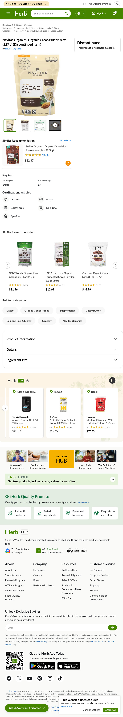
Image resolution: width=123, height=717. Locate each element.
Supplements (22, 28)
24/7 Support (97, 569)
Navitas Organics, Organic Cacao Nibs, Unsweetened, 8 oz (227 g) (46, 148)
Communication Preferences (98, 597)
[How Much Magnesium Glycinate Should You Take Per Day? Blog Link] (85, 460)
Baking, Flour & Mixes (37, 31)
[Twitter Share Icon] (19, 678)
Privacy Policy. (41, 641)
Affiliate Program (14, 585)
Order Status (97, 580)
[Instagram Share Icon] (50, 678)
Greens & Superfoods (41, 28)
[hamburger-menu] (8, 14)
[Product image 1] (10, 125)
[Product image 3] (40, 125)
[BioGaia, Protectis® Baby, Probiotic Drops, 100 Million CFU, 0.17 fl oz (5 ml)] (63, 408)
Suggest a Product (100, 574)
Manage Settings (91, 709)
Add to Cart (24, 264)
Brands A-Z (7, 25)
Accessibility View (71, 574)
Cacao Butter (56, 31)
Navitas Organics (24, 25)
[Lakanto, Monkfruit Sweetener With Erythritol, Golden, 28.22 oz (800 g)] (101, 408)
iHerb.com (13, 691)
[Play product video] (55, 125)
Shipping (94, 585)
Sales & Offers (69, 580)
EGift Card (67, 598)
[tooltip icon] (27, 380)
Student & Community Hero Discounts (71, 589)
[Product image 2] (25, 125)
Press (36, 580)
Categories (7, 28)
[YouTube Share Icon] (29, 678)
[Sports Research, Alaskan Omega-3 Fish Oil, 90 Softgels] (26, 408)
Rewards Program (15, 580)
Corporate (39, 569)
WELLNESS (61, 459)
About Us (10, 569)
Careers (37, 574)
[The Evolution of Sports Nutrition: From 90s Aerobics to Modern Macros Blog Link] (106, 460)
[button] (117, 3)
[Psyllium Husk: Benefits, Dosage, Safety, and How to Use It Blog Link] (38, 460)
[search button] (66, 13)
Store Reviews (13, 574)
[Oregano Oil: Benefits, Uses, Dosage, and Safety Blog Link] (16, 460)
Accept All (110, 709)
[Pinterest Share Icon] (39, 678)
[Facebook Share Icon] (9, 678)
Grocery (20, 31)
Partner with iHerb (43, 585)
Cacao (57, 28)
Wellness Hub (69, 569)
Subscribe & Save (14, 590)
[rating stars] (33, 155)
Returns (94, 590)
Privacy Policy (97, 641)
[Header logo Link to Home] (20, 13)
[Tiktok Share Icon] (60, 678)
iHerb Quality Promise (12, 597)
